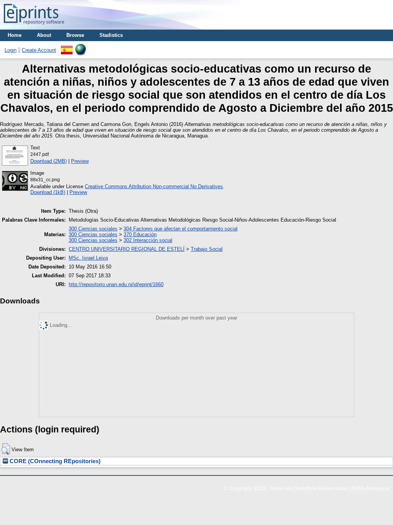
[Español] (67, 47)
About (44, 35)
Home (14, 35)
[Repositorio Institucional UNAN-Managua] (34, 27)
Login (11, 50)
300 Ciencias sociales (93, 229)
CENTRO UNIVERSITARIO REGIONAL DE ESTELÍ (127, 249)
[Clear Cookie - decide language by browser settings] (80, 47)
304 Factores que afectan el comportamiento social (181, 229)
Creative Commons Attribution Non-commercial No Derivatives (154, 186)
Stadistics (111, 35)
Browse (75, 35)
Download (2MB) (48, 161)
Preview (80, 161)
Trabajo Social (207, 249)
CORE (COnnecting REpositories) (54, 461)
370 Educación (140, 234)
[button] (5, 449)
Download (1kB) (47, 192)
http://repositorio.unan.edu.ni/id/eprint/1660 (116, 284)
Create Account (39, 50)
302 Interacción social (148, 240)
